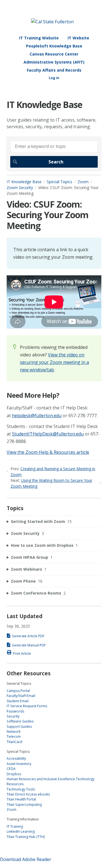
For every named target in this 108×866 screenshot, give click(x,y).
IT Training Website (39, 38)
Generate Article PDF (28, 636)
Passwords (15, 711)
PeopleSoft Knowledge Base (54, 46)
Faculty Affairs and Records (54, 70)
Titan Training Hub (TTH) (26, 836)
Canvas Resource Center (54, 54)
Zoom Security (20, 187)
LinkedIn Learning (21, 831)
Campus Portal (18, 690)
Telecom (14, 736)
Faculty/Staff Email (21, 695)
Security (13, 716)
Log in (54, 77)
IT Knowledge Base (24, 181)
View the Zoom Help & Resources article (48, 452)
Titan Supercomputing (24, 804)
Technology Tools (21, 789)
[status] (54, 253)
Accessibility (16, 758)
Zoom (83, 181)
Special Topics (59, 181)
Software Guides (20, 721)
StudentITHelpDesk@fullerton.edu (48, 434)
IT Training (15, 826)
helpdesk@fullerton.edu (36, 415)
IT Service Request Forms (27, 706)
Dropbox (14, 774)
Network (13, 731)
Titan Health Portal (21, 799)
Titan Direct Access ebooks (28, 794)
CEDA (11, 768)
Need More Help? (33, 395)
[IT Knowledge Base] (52, 22)
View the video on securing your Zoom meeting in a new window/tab (54, 362)
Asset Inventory (19, 763)
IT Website (78, 38)
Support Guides (19, 726)
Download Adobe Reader (25, 859)
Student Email (18, 701)
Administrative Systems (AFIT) (54, 62)
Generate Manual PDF (29, 645)
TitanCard (14, 741)
